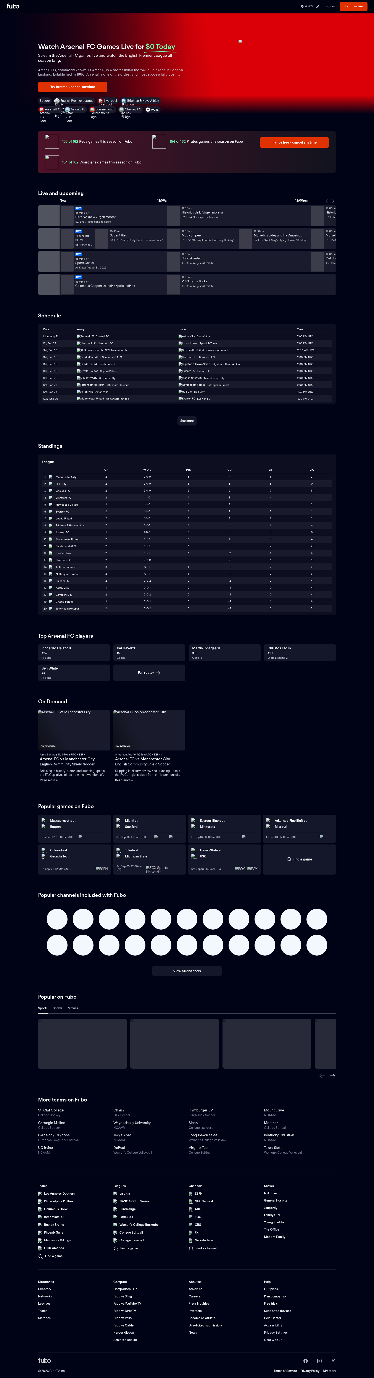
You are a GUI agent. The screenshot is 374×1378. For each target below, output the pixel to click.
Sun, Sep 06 (50, 398)
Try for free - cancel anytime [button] (72, 87)
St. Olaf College (51, 1110)
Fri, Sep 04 (49, 343)
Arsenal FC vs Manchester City (67, 759)
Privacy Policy (309, 1371)
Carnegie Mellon (51, 1123)
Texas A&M (122, 1135)
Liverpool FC (63, 560)
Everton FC (62, 511)
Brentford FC (63, 497)
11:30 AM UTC (305, 350)
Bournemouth (105, 109)
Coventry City (64, 594)
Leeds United (64, 518)
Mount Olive (274, 1110)
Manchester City (66, 477)
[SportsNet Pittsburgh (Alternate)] (48, 284)
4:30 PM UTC (305, 391)
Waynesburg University (132, 1123)
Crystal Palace (65, 601)
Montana (271, 1123)
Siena (193, 1123)
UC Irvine (45, 1148)
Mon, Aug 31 (50, 336)
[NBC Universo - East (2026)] (48, 215)
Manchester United (67, 539)
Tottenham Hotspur (67, 608)
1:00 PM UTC (305, 398)
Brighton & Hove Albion (143, 100)
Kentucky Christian (279, 1135)
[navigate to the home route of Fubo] (12, 6)
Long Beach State (203, 1135)
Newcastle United (67, 504)
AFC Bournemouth (67, 567)
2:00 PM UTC (305, 357)
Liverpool (110, 100)
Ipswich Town (64, 553)
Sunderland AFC (66, 546)
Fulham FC (62, 580)
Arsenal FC (52, 109)
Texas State (273, 1148)
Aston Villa (78, 109)
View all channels (187, 971)
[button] (322, 1075)
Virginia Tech (199, 1148)
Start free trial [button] (354, 6)
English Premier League (77, 100)
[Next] (333, 200)
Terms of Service (285, 1371)
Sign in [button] (330, 6)
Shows (58, 1008)
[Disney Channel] (48, 238)
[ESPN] (48, 261)
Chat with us (273, 1340)
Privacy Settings (276, 1332)
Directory (329, 1371)
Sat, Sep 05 (50, 350)
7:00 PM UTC (305, 336)
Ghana (118, 1110)
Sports (43, 1008)
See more (187, 420)
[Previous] (327, 200)
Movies (73, 1008)
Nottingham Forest (67, 574)
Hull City (61, 483)
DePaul (119, 1148)
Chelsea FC (133, 109)
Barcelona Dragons (54, 1135)
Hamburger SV (201, 1110)
